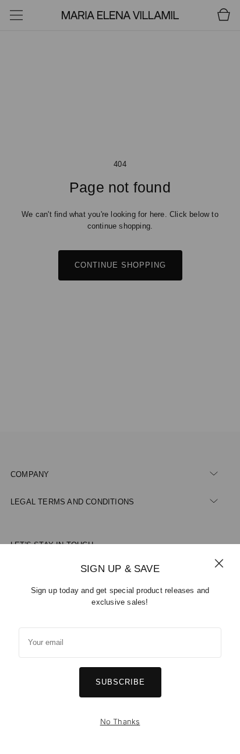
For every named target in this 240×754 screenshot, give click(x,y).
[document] (120, 649)
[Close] (219, 563)
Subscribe (120, 682)
